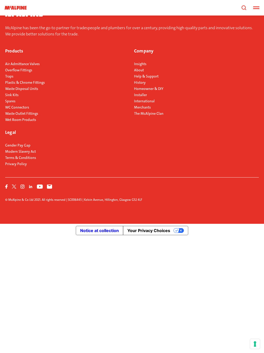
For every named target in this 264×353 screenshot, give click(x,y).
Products (14, 51)
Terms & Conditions (20, 157)
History (140, 82)
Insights (140, 64)
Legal (10, 132)
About (139, 70)
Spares (10, 101)
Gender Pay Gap (17, 145)
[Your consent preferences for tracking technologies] (255, 344)
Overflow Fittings (18, 70)
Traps (9, 76)
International (144, 101)
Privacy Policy (16, 164)
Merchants (142, 107)
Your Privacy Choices (148, 230)
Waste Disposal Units (21, 88)
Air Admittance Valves (22, 64)
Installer (140, 95)
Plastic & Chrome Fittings (25, 82)
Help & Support (146, 76)
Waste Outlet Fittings (21, 113)
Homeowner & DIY (148, 88)
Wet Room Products (20, 119)
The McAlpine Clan (148, 113)
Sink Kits (12, 95)
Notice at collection (99, 230)
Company (143, 51)
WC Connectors (17, 107)
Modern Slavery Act (20, 151)
